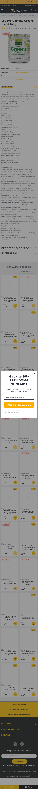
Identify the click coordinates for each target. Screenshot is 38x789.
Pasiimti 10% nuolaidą (19, 404)
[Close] (34, 373)
